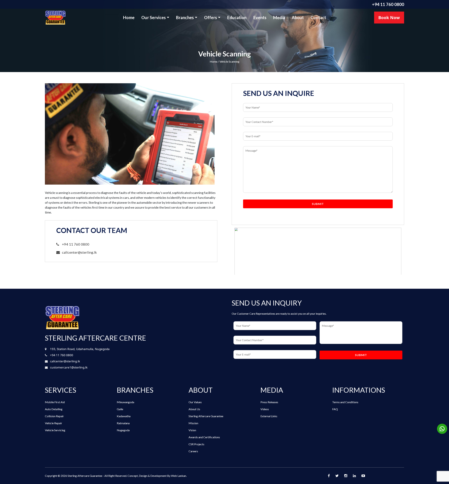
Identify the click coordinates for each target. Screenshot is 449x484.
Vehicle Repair (53, 423)
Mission (193, 423)
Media (279, 17)
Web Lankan (178, 475)
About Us (194, 409)
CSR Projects (196, 444)
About (298, 17)
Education (236, 17)
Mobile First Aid (55, 402)
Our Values (195, 402)
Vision (192, 430)
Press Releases (269, 402)
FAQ (335, 409)
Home (129, 17)
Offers (210, 17)
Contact (318, 17)
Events (259, 17)
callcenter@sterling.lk (78, 252)
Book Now (389, 17)
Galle (120, 409)
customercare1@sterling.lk (69, 367)
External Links (268, 416)
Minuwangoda (125, 402)
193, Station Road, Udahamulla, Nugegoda (80, 349)
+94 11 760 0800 (388, 4)
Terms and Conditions (345, 402)
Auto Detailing (53, 409)
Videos (264, 409)
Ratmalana (123, 423)
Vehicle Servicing (55, 430)
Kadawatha (123, 416)
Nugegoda (123, 430)
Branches (185, 17)
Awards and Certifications (204, 437)
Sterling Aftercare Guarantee (206, 416)
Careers (193, 451)
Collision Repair (54, 416)
